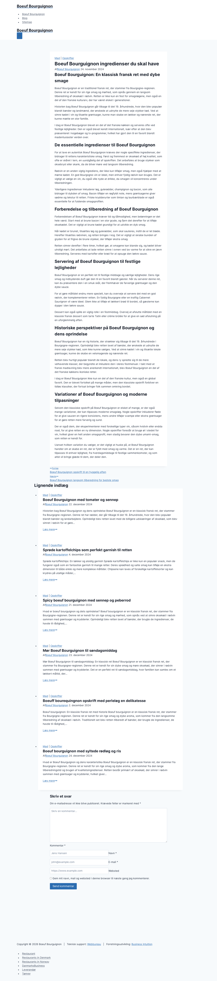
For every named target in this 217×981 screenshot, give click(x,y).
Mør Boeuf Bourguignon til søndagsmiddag (80, 650)
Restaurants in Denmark (36, 957)
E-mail (113, 862)
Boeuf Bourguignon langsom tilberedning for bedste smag (84, 478)
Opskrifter (68, 58)
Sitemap (27, 22)
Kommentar (58, 845)
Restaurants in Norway (35, 961)
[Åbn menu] (19, 36)
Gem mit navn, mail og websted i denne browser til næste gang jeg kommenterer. (101, 878)
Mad (57, 58)
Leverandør (29, 969)
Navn (112, 853)
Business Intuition (142, 944)
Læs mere (50, 529)
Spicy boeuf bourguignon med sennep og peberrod (87, 600)
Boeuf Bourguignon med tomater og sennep (80, 500)
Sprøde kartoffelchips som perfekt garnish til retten (87, 550)
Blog (24, 18)
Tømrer (26, 973)
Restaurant (28, 953)
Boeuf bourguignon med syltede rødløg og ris (82, 751)
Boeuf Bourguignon (33, 14)
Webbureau (94, 944)
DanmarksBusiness (33, 965)
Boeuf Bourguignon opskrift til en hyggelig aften (78, 470)
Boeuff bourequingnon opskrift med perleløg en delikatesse (94, 701)
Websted (113, 870)
